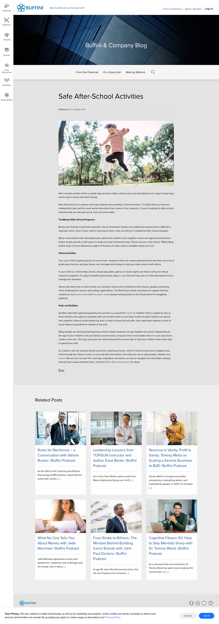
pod (130, 313)
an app (122, 275)
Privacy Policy (112, 617)
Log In (209, 9)
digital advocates (79, 294)
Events (7, 55)
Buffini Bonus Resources (117, 362)
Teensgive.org (100, 294)
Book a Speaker (193, 8)
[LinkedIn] (210, 603)
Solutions (7, 25)
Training (6, 39)
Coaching (6, 10)
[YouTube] (204, 603)
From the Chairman (87, 72)
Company (6, 85)
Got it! (206, 615)
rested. (62, 358)
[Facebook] (191, 603)
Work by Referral (135, 72)
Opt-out (188, 615)
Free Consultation (172, 8)
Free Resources (7, 70)
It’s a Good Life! (112, 72)
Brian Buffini (6, 100)
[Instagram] (197, 603)
